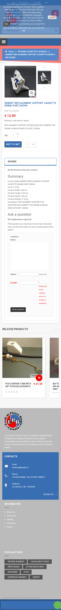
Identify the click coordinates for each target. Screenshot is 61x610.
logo (30, 422)
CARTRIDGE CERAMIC (17, 577)
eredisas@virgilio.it (20, 467)
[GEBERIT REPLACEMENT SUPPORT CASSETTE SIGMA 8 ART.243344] (44, 77)
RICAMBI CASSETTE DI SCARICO (32, 51)
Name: (14, 274)
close (52, 17)
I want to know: (14, 238)
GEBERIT (36, 577)
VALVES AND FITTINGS (40, 562)
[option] (44, 77)
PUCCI (26, 572)
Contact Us (48, 494)
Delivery (10, 519)
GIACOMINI (12, 572)
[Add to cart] (39, 377)
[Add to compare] (33, 144)
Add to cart (13, 144)
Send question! (18, 309)
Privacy (10, 527)
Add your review (11, 111)
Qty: (6, 135)
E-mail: (14, 283)
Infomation (11, 523)
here (6, 24)
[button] (44, 67)
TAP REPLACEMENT (16, 561)
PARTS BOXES (14, 567)
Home (10, 51)
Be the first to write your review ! (23, 170)
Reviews (12, 161)
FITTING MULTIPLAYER (35, 567)
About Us (11, 512)
